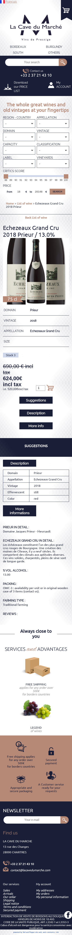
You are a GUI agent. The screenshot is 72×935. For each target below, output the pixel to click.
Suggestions (36, 400)
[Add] (50, 388)
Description (36, 413)
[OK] (63, 62)
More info (36, 426)
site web (38, 932)
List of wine (24, 203)
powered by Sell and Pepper (24, 932)
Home (10, 203)
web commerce (49, 932)
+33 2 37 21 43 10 (22, 864)
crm (57, 932)
